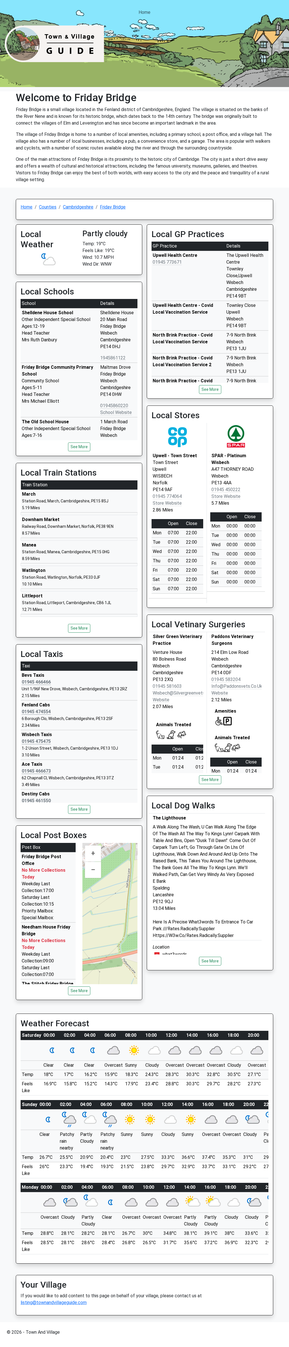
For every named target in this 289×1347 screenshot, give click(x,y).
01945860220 (114, 405)
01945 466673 (36, 771)
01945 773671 (167, 262)
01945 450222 (225, 489)
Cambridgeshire (78, 207)
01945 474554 (36, 711)
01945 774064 (167, 496)
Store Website (167, 503)
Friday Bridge (113, 207)
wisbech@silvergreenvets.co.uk (185, 693)
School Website (116, 412)
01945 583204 (225, 679)
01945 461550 (36, 800)
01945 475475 (36, 741)
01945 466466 (36, 682)
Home (144, 12)
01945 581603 (167, 686)
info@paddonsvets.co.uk (236, 686)
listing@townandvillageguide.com (54, 1302)
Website (161, 699)
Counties (47, 207)
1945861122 (113, 358)
